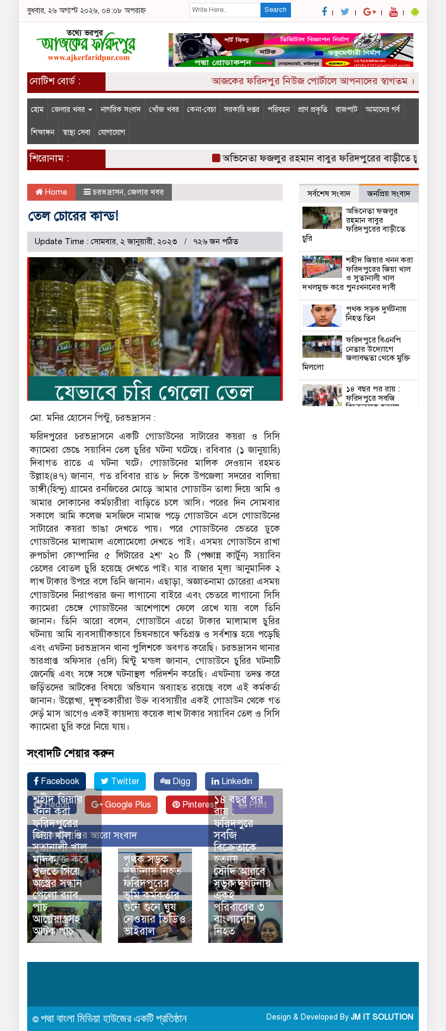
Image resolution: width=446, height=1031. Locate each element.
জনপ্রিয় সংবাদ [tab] (389, 193)
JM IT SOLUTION (382, 1017)
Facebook (59, 781)
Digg (180, 781)
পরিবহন (279, 109)
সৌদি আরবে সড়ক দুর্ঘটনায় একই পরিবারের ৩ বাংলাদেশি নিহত (242, 901)
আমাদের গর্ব (383, 109)
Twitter (124, 781)
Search (275, 10)
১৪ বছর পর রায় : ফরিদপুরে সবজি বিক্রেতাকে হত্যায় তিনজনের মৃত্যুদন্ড (238, 841)
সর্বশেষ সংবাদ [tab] (329, 193)
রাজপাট (346, 109)
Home (55, 192)
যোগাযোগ (111, 132)
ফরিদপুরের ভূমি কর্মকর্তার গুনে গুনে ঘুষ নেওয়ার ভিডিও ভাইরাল (154, 907)
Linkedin (235, 781)
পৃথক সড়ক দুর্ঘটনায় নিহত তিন (152, 871)
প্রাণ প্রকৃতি (312, 109)
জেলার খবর (69, 109)
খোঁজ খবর (164, 109)
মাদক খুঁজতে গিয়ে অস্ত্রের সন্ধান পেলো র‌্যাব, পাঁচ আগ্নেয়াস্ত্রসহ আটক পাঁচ (57, 895)
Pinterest (199, 804)
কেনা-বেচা (201, 109)
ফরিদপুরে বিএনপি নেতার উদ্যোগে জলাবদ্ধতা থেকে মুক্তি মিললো (356, 353)
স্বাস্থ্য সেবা (76, 132)
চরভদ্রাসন (108, 192)
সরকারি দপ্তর (241, 109)
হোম (37, 109)
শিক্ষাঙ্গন (42, 132)
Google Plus (127, 804)
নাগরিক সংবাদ (121, 109)
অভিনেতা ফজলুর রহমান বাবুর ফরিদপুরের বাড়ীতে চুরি (313, 158)
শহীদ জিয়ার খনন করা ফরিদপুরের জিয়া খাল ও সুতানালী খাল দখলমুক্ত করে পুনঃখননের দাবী (61, 841)
